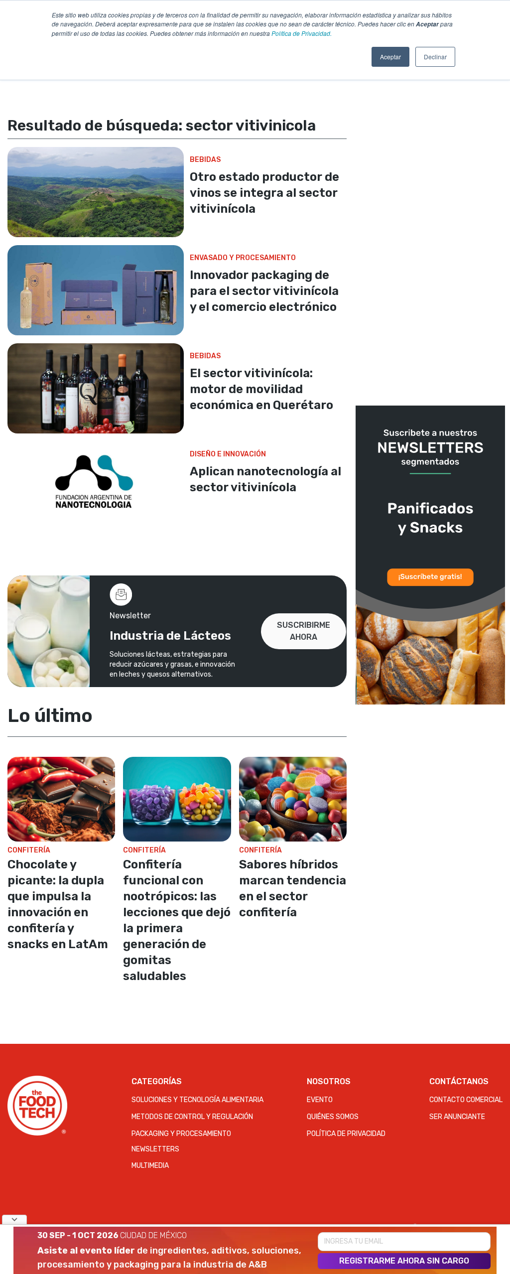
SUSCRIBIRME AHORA (303, 631)
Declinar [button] (435, 56)
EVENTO (320, 1100)
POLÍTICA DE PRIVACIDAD (346, 1134)
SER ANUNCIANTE (457, 1117)
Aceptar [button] (390, 56)
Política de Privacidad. (301, 33)
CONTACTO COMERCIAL (466, 1100)
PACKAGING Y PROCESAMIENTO (181, 1134)
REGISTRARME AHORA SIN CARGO (404, 1261)
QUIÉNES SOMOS (333, 1117)
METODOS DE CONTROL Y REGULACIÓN (192, 1117)
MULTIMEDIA (150, 1165)
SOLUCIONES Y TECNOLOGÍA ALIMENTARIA (197, 1100)
